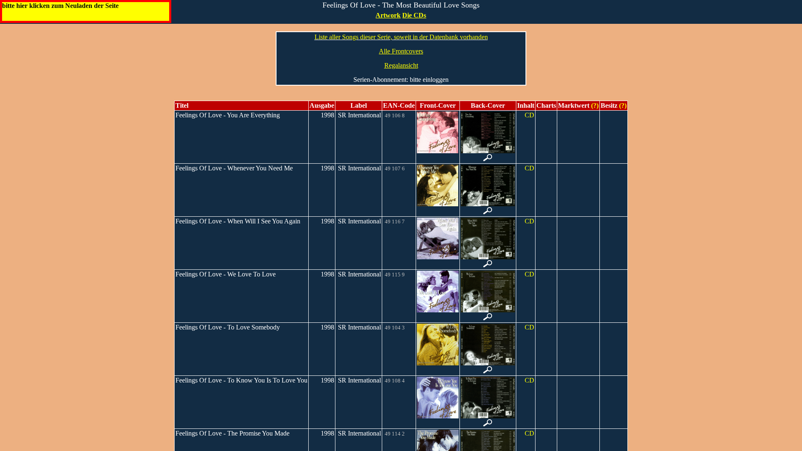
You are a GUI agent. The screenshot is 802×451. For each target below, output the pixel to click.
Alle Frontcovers (401, 51)
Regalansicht (401, 65)
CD (529, 115)
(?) (594, 105)
